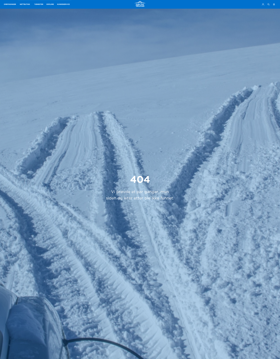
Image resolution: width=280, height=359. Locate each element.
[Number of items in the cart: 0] (274, 4)
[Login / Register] (263, 4)
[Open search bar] (268, 4)
